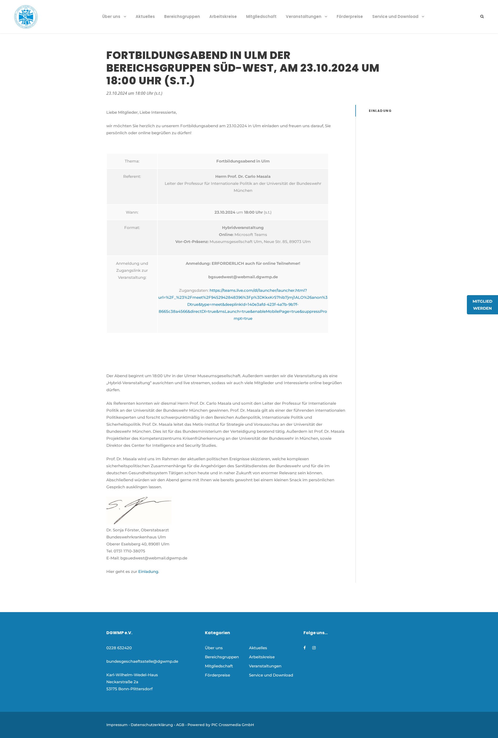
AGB (180, 724)
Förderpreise (350, 16)
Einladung (148, 571)
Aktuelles (145, 16)
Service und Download (395, 16)
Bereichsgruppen (182, 16)
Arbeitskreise (223, 16)
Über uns (111, 16)
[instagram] (314, 647)
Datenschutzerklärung (152, 724)
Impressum (117, 724)
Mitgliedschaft (261, 16)
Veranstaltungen (303, 16)
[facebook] (304, 647)
